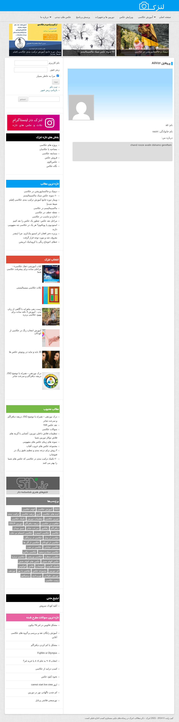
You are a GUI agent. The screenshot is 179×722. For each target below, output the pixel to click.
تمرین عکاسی (52, 518)
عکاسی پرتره (18, 556)
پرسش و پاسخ (83, 17)
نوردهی (11, 571)
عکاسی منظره (52, 556)
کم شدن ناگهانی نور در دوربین (42, 692)
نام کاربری (54, 62)
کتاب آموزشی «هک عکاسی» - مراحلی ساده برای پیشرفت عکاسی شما (24, 269)
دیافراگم (55, 528)
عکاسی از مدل (51, 537)
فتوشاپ (40, 566)
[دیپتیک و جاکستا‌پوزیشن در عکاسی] (142, 40)
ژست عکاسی (52, 580)
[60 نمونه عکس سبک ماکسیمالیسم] (89, 40)
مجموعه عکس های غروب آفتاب (41, 446)
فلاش (31, 566)
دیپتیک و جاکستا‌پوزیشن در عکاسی (151, 51)
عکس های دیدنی (63, 17)
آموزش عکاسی (145, 17)
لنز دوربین (54, 571)
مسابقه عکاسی (49, 153)
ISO (57, 509)
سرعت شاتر (33, 528)
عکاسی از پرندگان (33, 537)
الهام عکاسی (29, 509)
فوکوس (22, 566)
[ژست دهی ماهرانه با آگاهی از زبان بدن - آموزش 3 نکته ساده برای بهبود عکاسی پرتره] (51, 317)
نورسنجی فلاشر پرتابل (46, 700)
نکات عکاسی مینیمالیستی (28, 287)
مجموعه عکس (40, 571)
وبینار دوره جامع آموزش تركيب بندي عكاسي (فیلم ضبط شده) (37, 52)
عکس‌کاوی (52, 162)
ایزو (38, 514)
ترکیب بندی (13, 514)
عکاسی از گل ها (31, 542)
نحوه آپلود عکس (49, 676)
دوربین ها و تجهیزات (104, 17)
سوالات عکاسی (49, 429)
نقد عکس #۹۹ (50, 425)
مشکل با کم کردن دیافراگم (44, 645)
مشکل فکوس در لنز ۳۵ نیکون (42, 625)
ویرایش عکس (126, 17)
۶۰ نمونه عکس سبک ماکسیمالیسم (40, 195)
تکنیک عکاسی (18, 518)
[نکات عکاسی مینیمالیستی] (51, 295)
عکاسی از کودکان (50, 542)
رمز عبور (54, 69)
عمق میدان (18, 528)
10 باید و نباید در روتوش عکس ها (25, 352)
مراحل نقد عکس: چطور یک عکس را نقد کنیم (35, 220)
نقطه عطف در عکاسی (46, 212)
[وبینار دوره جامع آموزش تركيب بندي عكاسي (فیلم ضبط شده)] (35, 40)
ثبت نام (53, 86)
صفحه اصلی (165, 17)
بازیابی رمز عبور (49, 90)
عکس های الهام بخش (29, 561)
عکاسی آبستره (42, 533)
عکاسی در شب (34, 547)
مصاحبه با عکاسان (48, 149)
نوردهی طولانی (51, 575)
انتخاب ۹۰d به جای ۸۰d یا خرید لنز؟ (40, 661)
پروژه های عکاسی (48, 145)
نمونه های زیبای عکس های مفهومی (40, 442)
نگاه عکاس (51, 166)
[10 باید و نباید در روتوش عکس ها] (51, 360)
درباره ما (44, 17)
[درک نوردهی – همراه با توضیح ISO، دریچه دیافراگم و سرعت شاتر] (51, 381)
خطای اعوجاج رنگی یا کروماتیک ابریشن (38, 242)
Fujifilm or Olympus (47, 653)
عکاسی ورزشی (34, 556)
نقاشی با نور (24, 571)
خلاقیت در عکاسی (50, 523)
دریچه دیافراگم (32, 523)
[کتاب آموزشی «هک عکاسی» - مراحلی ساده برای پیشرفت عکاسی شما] (51, 274)
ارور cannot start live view (44, 684)
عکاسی (55, 533)
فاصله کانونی (52, 566)
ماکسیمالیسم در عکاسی (45, 208)
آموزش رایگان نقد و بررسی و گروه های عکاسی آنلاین (34, 635)
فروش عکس (51, 157)
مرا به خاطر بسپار (46, 76)
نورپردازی (37, 575)
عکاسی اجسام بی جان (21, 533)
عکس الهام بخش (50, 561)
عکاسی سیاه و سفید (49, 552)
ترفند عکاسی (27, 514)
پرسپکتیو (25, 575)
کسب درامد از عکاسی (46, 668)
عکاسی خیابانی (51, 547)
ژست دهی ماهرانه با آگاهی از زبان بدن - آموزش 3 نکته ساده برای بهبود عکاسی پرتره (24, 312)
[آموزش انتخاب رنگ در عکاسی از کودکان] (51, 338)
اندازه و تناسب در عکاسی (44, 216)
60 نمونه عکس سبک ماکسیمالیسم (97, 51)
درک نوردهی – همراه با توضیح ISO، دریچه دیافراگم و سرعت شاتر (24, 374)
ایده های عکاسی (51, 514)
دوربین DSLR (15, 523)
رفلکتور (44, 528)
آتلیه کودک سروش (48, 605)
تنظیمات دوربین (35, 518)
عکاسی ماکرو (29, 552)
